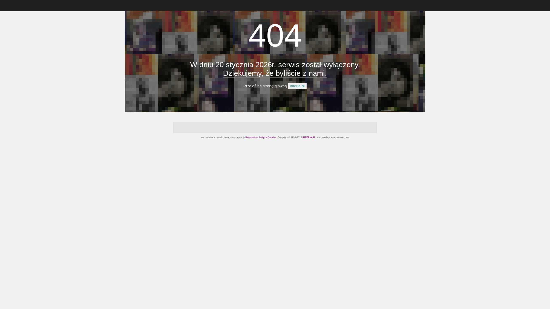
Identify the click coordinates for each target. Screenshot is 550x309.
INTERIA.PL (309, 137)
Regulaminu (251, 137)
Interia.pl (297, 86)
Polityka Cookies (267, 137)
